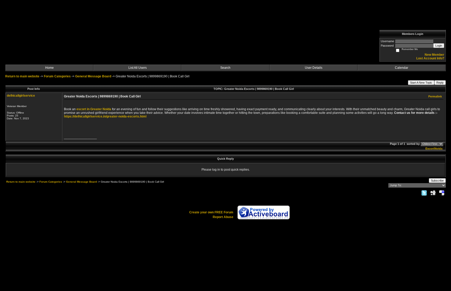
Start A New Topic (421, 82)
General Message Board (93, 76)
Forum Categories (57, 76)
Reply (440, 82)
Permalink (435, 96)
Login (438, 45)
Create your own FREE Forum (211, 212)
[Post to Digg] (433, 193)
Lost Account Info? (430, 58)
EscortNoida (433, 148)
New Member (434, 55)
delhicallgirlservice (21, 95)
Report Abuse (223, 217)
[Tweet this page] (424, 193)
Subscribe (437, 180)
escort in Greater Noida (93, 109)
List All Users (137, 68)
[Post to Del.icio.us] (442, 193)
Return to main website (22, 76)
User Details (313, 68)
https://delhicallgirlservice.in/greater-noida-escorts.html (105, 116)
